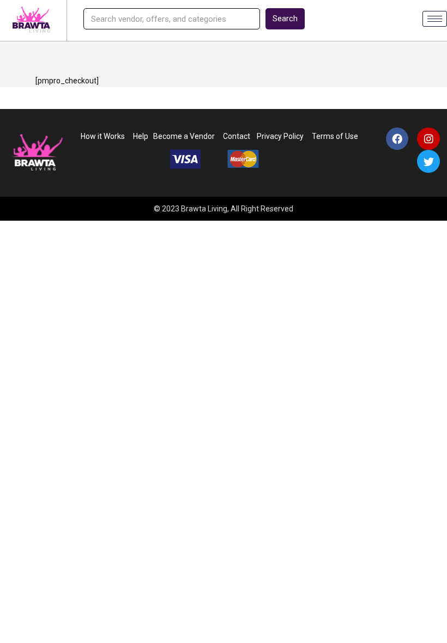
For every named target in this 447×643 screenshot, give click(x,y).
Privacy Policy (278, 136)
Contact (236, 136)
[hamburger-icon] (434, 19)
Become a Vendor (184, 136)
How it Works (103, 136)
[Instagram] (428, 139)
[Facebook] (397, 139)
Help (140, 136)
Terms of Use (336, 136)
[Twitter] (428, 161)
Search (285, 18)
